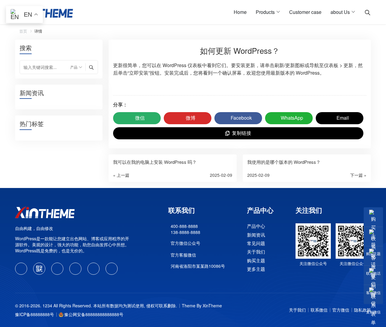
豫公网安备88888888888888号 (93, 314)
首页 (22, 31)
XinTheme (212, 306)
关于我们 (256, 252)
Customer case (305, 11)
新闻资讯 (256, 234)
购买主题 (256, 260)
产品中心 (256, 226)
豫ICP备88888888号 (34, 314)
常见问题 (256, 243)
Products (265, 11)
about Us (340, 11)
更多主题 (256, 269)
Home (240, 11)
